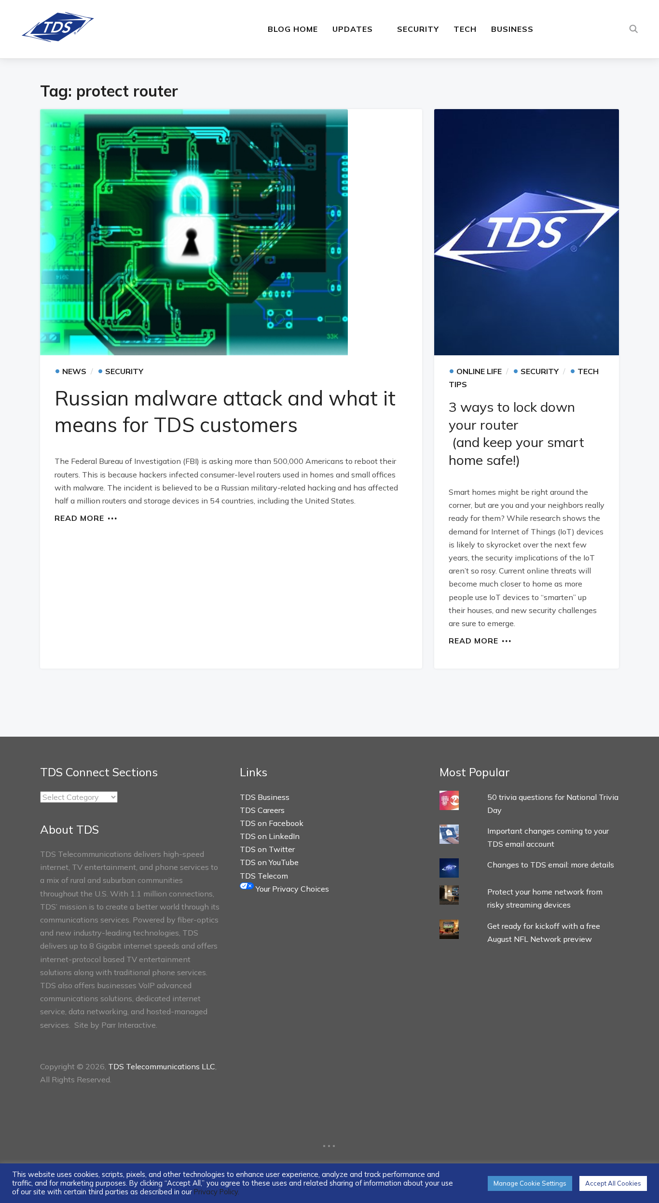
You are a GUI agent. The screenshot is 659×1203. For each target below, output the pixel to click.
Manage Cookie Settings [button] (530, 1183)
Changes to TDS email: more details (550, 864)
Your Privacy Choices (291, 889)
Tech (465, 29)
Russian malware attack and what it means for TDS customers (225, 411)
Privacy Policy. (216, 1191)
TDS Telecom (264, 876)
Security (418, 29)
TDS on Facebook (271, 823)
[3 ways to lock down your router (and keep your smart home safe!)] (526, 232)
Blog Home (293, 29)
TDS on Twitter (267, 849)
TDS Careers (262, 810)
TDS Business (264, 797)
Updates (352, 29)
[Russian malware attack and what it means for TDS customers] (231, 232)
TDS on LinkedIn (270, 836)
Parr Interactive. (129, 1025)
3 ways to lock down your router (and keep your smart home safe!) (516, 433)
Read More (79, 517)
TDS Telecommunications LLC (161, 1066)
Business (512, 29)
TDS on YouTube (269, 862)
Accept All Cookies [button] (613, 1183)
